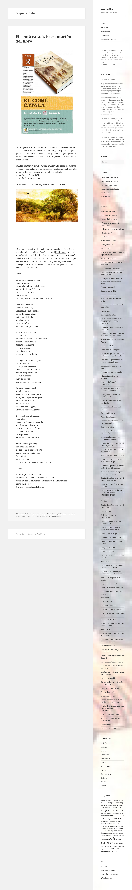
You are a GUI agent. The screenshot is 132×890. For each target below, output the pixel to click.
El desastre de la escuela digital (112, 229)
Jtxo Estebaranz (117, 828)
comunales (117, 813)
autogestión (112, 805)
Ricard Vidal (56, 516)
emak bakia (105, 193)
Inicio (103, 24)
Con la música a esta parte (110, 350)
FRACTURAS (105, 629)
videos (103, 786)
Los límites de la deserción (111, 268)
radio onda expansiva (109, 185)
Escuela (118, 818)
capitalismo (109, 810)
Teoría (103, 782)
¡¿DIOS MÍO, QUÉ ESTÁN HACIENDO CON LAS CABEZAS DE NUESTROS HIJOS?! (112, 492)
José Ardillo (109, 828)
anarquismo (116, 800)
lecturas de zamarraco (109, 177)
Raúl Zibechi (109, 848)
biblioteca (104, 747)
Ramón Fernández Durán (111, 846)
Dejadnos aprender (108, 646)
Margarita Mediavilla (112, 835)
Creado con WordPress (36, 534)
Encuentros (105, 755)
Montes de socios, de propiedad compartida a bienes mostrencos (112, 708)
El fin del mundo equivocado (111, 609)
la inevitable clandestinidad (111, 714)
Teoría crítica (107, 851)
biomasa (113, 807)
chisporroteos (106, 311)
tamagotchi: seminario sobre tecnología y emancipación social (111, 281)
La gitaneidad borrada (109, 584)
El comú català (106, 602)
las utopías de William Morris (112, 662)
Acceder (104, 866)
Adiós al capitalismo (108, 417)
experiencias (105, 759)
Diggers (24, 516)
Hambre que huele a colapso (111, 688)
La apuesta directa (108, 547)
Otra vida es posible (108, 678)
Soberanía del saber (108, 211)
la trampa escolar (107, 551)
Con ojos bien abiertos (109, 295)
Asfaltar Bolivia (106, 724)
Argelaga (106, 805)
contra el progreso (108, 696)
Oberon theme (21, 534)
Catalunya (66, 514)
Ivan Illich (113, 826)
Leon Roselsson (46, 516)
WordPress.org (106, 878)
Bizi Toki (118, 807)
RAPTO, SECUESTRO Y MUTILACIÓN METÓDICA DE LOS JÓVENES (112, 321)
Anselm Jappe (110, 803)
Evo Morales (112, 821)
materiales (105, 36)
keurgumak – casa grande (110, 534)
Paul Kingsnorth (105, 839)
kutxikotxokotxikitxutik (110, 189)
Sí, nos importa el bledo (109, 291)
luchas (103, 762)
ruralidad (117, 849)
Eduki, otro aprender (109, 258)
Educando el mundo (108, 728)
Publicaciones (106, 766)
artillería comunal (107, 237)
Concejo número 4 (107, 245)
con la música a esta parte (110, 181)
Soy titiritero (105, 561)
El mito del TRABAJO (108, 346)
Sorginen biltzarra (108, 413)
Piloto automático (107, 427)
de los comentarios (109, 874)
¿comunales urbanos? (109, 215)
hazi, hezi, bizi (106, 511)
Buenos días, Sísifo (108, 692)
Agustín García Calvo (106, 800)
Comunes (113, 815)
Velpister (116, 851)
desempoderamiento (108, 605)
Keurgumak (112, 831)
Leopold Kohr (114, 833)
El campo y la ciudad (108, 619)
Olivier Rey (121, 835)
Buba (60, 514)
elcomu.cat (60, 184)
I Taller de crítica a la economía (112, 588)
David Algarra (108, 819)
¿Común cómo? (106, 233)
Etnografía (105, 821)
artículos (104, 743)
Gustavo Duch (114, 824)
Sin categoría (106, 774)
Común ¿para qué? (108, 287)
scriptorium (105, 32)
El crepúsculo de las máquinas (112, 372)
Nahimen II (105, 598)
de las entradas (108, 870)
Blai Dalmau (60, 252)
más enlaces (105, 197)
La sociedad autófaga (109, 219)
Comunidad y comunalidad (111, 537)
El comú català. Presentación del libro (43, 39)
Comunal (109, 813)
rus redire (107, 9)
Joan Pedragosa (33, 516)
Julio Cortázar (104, 831)
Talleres (104, 778)
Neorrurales (105, 248)
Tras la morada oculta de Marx (112, 456)
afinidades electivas (108, 40)
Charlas (104, 751)
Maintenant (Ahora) (108, 241)
